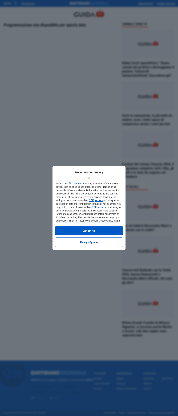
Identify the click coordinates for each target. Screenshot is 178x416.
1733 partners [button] (74, 183)
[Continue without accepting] (89, 178)
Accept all (89, 230)
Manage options (89, 242)
